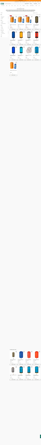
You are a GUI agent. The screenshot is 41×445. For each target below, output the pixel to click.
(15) (12, 58)
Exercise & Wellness (32, 5)
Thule (2, 18)
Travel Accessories (3, 33)
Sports (6, 5)
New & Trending (3, 5)
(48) (20, 58)
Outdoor (36, 5)
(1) (5, 18)
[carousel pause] (29, 0)
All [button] (37, 14)
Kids (20, 5)
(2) (5, 26)
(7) (5, 31)
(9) (5, 27)
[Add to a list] (16, 16)
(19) (28, 58)
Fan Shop (27, 5)
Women (15, 5)
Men (17, 5)
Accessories (24, 5)
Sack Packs (2, 32)
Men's (2, 26)
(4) (5, 17)
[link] (13, 23)
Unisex (2, 27)
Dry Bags (2, 31)
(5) (5, 32)
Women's (2, 28)
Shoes (12, 5)
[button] (36, 13)
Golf (9, 5)
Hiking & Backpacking (3, 23)
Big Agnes (2, 17)
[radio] (13, 54)
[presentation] (11, 58)
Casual (2, 22)
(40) (20, 378)
